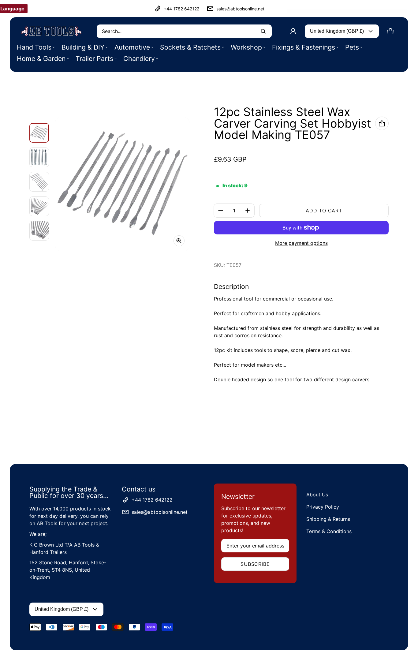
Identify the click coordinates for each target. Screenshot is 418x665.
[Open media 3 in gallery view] (39, 182)
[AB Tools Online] (51, 31)
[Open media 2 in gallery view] (39, 157)
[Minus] (220, 210)
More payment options (301, 243)
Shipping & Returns (328, 519)
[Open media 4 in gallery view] (39, 206)
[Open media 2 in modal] (122, 184)
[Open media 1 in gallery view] (39, 133)
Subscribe (255, 564)
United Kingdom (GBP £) (337, 31)
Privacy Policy (322, 507)
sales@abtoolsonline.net (240, 8)
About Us (317, 494)
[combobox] (184, 31)
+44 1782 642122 (181, 8)
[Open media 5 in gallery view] (39, 231)
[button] (390, 31)
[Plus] (247, 210)
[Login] (293, 31)
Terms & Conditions (329, 531)
